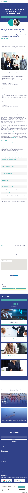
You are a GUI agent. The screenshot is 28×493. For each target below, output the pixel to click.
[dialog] (14, 488)
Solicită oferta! (14, 288)
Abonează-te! (14, 439)
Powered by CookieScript (24, 492)
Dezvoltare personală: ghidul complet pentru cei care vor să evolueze (12, 419)
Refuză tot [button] (21, 488)
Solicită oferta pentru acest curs (14, 16)
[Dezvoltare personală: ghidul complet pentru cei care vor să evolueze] (14, 415)
